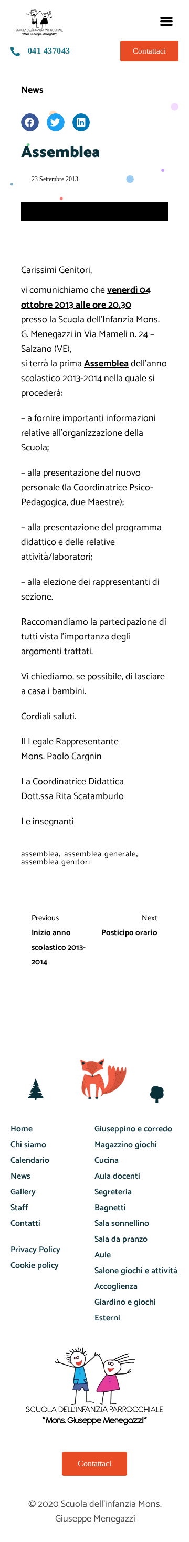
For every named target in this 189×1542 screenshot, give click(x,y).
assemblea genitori (55, 861)
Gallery (23, 1192)
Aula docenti (117, 1176)
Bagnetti (110, 1208)
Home (21, 1129)
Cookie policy (34, 1265)
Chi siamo (28, 1145)
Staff (19, 1208)
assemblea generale (100, 854)
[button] (166, 21)
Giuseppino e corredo (133, 1129)
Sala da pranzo (121, 1239)
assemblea (40, 854)
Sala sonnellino (121, 1223)
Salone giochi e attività (135, 1271)
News (32, 90)
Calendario (29, 1160)
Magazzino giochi (125, 1145)
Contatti (25, 1223)
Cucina (106, 1160)
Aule (102, 1255)
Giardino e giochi (125, 1302)
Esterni (107, 1318)
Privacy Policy (35, 1250)
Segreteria (113, 1192)
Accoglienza (116, 1286)
